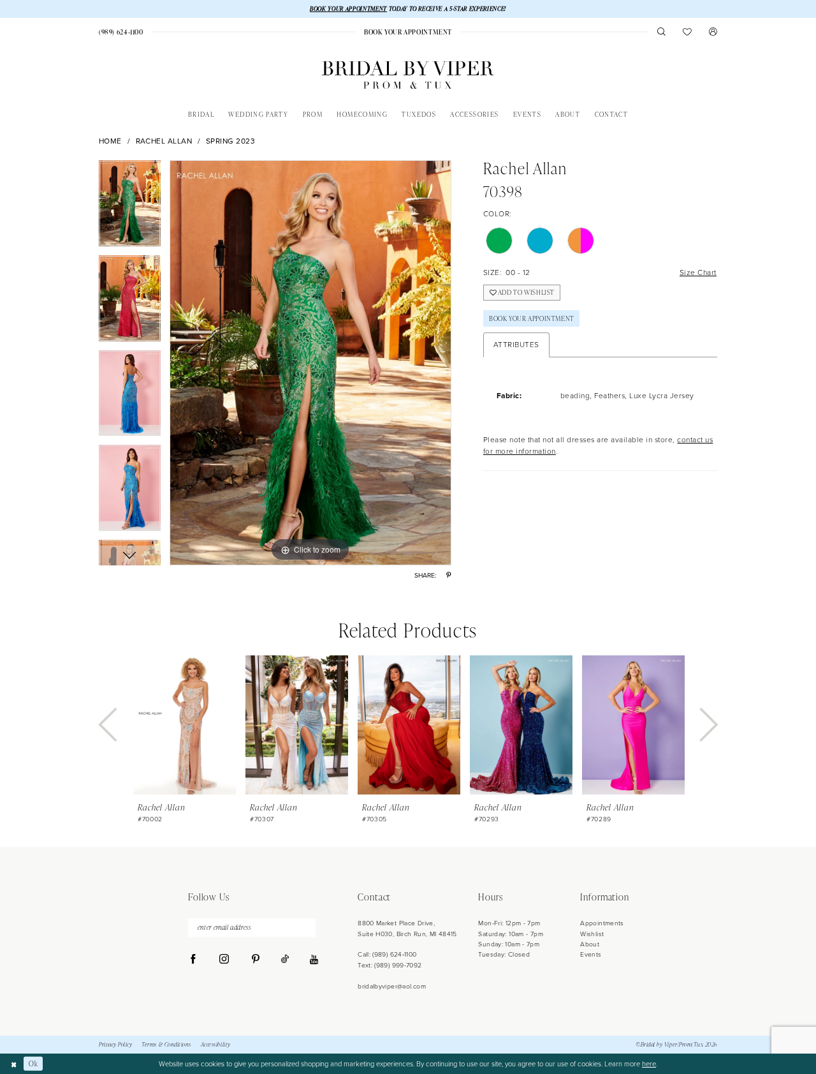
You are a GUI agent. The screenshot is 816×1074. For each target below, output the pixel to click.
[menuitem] (121, 32)
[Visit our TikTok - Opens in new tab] (284, 960)
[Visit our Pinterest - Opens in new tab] (255, 960)
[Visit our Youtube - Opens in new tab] (314, 960)
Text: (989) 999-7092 (389, 965)
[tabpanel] (130, 207)
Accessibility (216, 1044)
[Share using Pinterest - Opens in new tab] (448, 575)
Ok (33, 1063)
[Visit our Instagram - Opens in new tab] (224, 960)
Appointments (601, 923)
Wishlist (592, 934)
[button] (713, 31)
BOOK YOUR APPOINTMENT (348, 8)
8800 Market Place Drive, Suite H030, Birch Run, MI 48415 (407, 928)
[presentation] (184, 724)
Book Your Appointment (531, 318)
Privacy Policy (115, 1044)
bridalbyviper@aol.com (392, 986)
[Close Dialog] (14, 1063)
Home (110, 141)
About (589, 944)
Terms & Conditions (166, 1044)
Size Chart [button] (698, 272)
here (649, 1064)
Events (590, 954)
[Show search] (661, 31)
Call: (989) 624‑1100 (387, 954)
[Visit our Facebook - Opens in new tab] (193, 960)
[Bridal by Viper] (408, 75)
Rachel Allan (164, 141)
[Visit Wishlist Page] (687, 31)
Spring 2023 (231, 141)
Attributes (516, 344)
